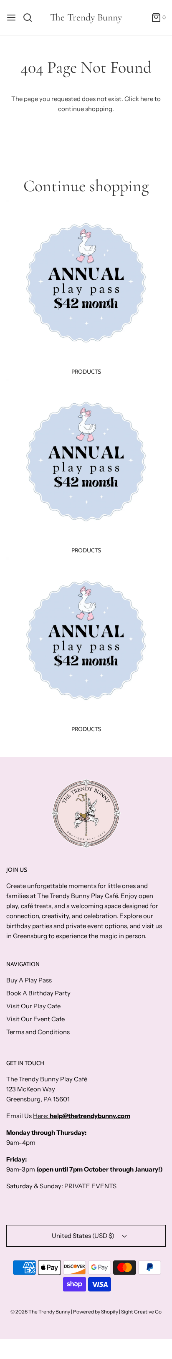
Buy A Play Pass (29, 980)
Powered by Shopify (95, 1311)
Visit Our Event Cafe (35, 1019)
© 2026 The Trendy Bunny (40, 1311)
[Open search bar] (31, 17)
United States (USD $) (84, 1236)
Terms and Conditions (38, 1032)
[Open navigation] (11, 17)
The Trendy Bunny (86, 17)
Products (86, 371)
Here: (41, 1116)
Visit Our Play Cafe (33, 1006)
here (146, 99)
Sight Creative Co (141, 1311)
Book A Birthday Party (38, 993)
